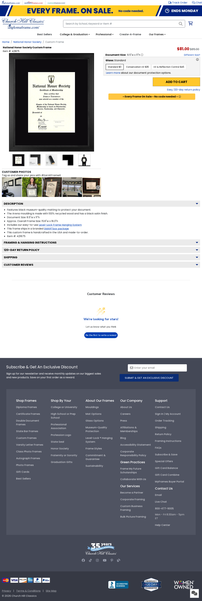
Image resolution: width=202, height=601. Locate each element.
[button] (197, 2)
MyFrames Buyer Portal (169, 481)
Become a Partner (131, 492)
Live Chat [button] (161, 502)
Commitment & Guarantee (96, 457)
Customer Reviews (18, 265)
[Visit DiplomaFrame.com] (11, 2)
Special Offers (164, 461)
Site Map (51, 591)
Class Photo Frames (29, 451)
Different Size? (192, 55)
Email (158, 495)
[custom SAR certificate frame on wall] (92, 187)
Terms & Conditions (28, 591)
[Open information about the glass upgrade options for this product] (197, 59)
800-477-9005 (164, 508)
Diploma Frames (26, 407)
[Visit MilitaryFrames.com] (33, 2)
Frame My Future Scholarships (130, 470)
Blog (123, 438)
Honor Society (60, 448)
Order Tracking (164, 420)
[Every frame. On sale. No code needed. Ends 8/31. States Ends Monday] (101, 10)
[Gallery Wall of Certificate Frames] (72, 187)
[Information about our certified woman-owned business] (184, 584)
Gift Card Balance (166, 468)
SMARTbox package (56, 228)
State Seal (57, 442)
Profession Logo (61, 435)
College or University (64, 407)
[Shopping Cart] (190, 24)
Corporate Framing (132, 499)
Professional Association (59, 426)
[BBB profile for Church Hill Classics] (118, 584)
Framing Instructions (168, 441)
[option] (114, 67)
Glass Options (95, 420)
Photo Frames (25, 465)
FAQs (158, 448)
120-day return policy (21, 250)
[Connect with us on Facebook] (83, 560)
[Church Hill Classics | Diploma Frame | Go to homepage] (23, 23)
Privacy (6, 591)
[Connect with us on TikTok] (90, 560)
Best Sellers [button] (44, 34)
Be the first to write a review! (101, 335)
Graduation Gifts (61, 462)
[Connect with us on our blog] (118, 560)
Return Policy (163, 434)
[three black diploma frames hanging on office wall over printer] (12, 187)
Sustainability (94, 466)
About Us (126, 407)
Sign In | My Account (168, 414)
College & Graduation (74, 34)
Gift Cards (22, 472)
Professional (104, 34)
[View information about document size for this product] (142, 55)
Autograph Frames (28, 458)
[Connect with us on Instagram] (97, 560)
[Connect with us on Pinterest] (112, 560)
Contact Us (162, 407)
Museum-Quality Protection (96, 429)
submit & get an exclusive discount (149, 378)
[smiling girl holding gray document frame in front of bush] (32, 187)
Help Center (162, 525)
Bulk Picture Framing (133, 517)
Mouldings (92, 407)
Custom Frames (26, 438)
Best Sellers (23, 478)
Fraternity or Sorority (64, 455)
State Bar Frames (27, 431)
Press (123, 420)
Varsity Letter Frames (29, 445)
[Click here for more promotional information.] (180, 96)
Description (13, 204)
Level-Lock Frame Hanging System (60, 225)
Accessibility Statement (135, 445)
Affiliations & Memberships (129, 429)
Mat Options (93, 414)
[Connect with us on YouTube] (105, 560)
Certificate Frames (28, 414)
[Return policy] (151, 584)
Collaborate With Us (133, 479)
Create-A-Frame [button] (130, 34)
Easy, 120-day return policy (183, 89)
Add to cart (176, 82)
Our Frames (156, 34)
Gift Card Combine (167, 475)
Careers (125, 414)
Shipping (10, 257)
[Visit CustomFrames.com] (56, 2)
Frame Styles (94, 448)
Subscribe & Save (166, 454)
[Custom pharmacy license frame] (52, 187)
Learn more (113, 73)
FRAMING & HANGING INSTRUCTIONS (30, 242)
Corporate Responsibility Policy (133, 453)
